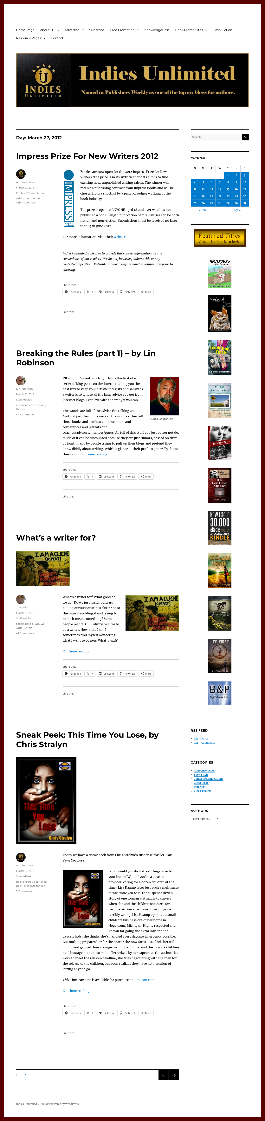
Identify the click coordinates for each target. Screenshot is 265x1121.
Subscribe (97, 30)
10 (244, 182)
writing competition (29, 198)
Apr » (237, 210)
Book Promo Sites (189, 30)
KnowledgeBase (157, 30)
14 (219, 189)
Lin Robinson (24, 388)
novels (29, 623)
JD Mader (22, 607)
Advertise (72, 30)
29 (228, 203)
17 (244, 189)
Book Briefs (201, 774)
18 (195, 196)
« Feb (202, 210)
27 (211, 203)
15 (228, 189)
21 (219, 196)
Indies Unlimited (26, 1104)
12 (203, 189)
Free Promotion (122, 30)
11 (195, 189)
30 (236, 203)
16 (236, 189)
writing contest (25, 202)
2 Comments (24, 891)
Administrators (25, 182)
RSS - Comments (204, 742)
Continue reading (94, 454)
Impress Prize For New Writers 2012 (87, 156)
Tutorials (199, 787)
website (120, 237)
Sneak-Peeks (24, 876)
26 (203, 203)
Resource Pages (28, 38)
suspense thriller (34, 885)
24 (244, 196)
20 (211, 196)
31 (244, 203)
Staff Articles (24, 399)
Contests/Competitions (30, 193)
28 (219, 203)
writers (28, 627)
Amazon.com (144, 980)
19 (203, 196)
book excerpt (24, 881)
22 (228, 196)
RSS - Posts (201, 738)
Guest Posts (201, 783)
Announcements (204, 770)
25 (195, 203)
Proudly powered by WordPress (59, 1104)
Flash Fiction (222, 30)
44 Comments (25, 414)
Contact (57, 38)
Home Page (25, 30)
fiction (20, 623)
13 (211, 189)
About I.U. (47, 30)
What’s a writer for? (56, 537)
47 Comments (25, 633)
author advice (25, 405)
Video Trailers (202, 791)
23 (236, 196)
